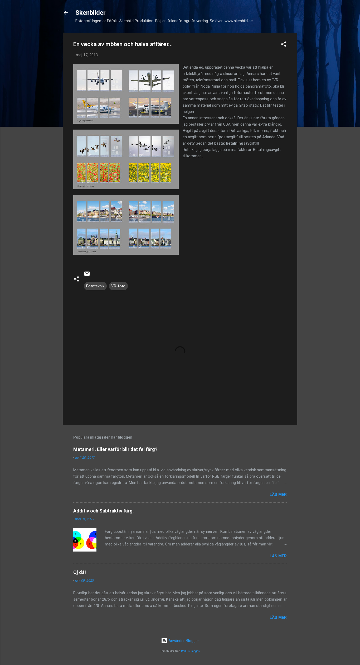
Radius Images (190, 651)
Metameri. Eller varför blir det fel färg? (115, 449)
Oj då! (79, 572)
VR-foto (118, 286)
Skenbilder (90, 12)
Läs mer (278, 494)
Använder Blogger (183, 640)
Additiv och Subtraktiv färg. (103, 511)
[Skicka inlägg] (87, 275)
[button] (283, 45)
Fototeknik (95, 286)
